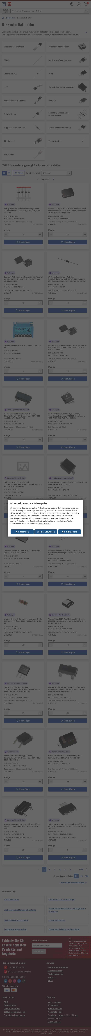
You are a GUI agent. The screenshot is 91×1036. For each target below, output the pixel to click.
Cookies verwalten (46, 531)
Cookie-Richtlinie (44, 523)
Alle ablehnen (22, 531)
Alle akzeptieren (69, 531)
